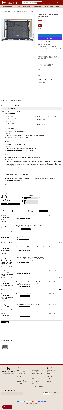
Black (40, 25)
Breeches (49, 372)
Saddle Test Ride (36, 378)
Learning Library (36, 381)
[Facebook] (52, 393)
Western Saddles (51, 375)
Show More (5, 322)
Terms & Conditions (37, 385)
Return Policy (19, 375)
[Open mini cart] (60, 2)
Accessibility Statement (37, 386)
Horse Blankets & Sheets (37, 6)
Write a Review (10, 203)
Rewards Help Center (37, 373)
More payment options (50, 41)
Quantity (39, 28)
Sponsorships (35, 377)
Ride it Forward (35, 375)
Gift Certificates (51, 377)
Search (18, 370)
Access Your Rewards (21, 381)
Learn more (17, 105)
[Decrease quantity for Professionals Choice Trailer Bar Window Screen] (39, 30)
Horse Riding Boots (52, 370)
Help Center (19, 383)
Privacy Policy (35, 383)
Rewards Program (36, 372)
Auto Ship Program (21, 380)
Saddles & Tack (17, 6)
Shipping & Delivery (21, 373)
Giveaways (34, 380)
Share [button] (40, 86)
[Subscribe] (22, 393)
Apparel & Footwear (26, 6)
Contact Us (19, 378)
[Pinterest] (60, 393)
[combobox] (32, 2)
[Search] (39, 3)
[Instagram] (55, 393)
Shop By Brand (50, 380)
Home (2, 11)
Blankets (49, 373)
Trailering (13, 11)
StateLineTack (29, 403)
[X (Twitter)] (57, 393)
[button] (50, 79)
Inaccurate (26, 137)
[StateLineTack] (10, 2)
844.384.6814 (46, 2)
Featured (57, 6)
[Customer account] (57, 2)
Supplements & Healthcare (7, 6)
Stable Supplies (7, 11)
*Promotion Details (21, 377)
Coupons (49, 378)
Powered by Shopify (35, 403)
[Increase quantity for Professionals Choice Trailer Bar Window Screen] (44, 30)
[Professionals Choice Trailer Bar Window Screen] (5, 347)
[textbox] (31, 103)
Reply (23, 137)
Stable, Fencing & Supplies (48, 6)
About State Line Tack (37, 370)
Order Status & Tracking (22, 372)
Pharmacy (49, 381)
